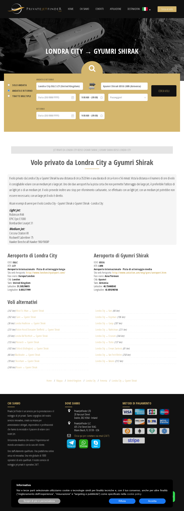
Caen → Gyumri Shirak (26, 317)
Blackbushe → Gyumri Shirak (27, 354)
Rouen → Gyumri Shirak (26, 367)
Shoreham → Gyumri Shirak (27, 361)
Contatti (99, 9)
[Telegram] (71, 447)
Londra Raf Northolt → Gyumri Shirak (31, 336)
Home (70, 9)
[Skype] (95, 447)
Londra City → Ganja (104, 323)
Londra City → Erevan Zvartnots (108, 348)
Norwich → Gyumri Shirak (27, 342)
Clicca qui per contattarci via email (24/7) (91, 435)
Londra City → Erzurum (105, 336)
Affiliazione (115, 9)
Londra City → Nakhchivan (106, 329)
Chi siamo (84, 9)
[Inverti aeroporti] (92, 86)
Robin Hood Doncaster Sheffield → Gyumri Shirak (38, 329)
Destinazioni (134, 9)
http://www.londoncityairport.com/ (45, 272)
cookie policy (134, 493)
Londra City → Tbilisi (104, 342)
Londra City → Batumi (104, 361)
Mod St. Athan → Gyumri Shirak (30, 310)
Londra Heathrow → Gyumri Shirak (30, 323)
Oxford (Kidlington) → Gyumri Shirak (32, 348)
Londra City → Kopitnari (105, 317)
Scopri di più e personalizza (39, 500)
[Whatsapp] (83, 447)
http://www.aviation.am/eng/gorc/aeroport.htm (139, 272)
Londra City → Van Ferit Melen (108, 354)
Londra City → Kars (103, 310)
